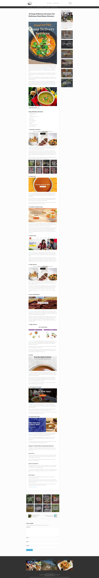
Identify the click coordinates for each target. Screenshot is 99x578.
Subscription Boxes (34, 486)
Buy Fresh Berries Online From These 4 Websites (53, 170)
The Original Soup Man (32, 403)
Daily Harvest (31, 281)
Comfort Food (65, 559)
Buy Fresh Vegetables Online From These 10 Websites (55, 499)
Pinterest (53, 575)
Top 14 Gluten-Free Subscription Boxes (66, 54)
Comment (28, 526)
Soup (37, 487)
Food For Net (52, 573)
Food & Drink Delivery (33, 487)
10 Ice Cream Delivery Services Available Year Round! (39, 170)
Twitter (50, 575)
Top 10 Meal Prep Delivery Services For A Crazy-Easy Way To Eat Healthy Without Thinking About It (47, 499)
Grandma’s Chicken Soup (33, 223)
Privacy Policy (41, 574)
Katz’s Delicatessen (32, 311)
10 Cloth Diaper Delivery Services (31, 170)
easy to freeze (42, 70)
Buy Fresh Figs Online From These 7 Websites (47, 508)
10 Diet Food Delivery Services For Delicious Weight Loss (67, 73)
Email (27, 541)
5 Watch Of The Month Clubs (67, 44)
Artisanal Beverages (49, 559)
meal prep (47, 84)
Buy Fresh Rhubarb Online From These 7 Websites (46, 170)
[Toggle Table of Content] (38, 107)
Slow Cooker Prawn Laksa (46, 163)
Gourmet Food (33, 559)
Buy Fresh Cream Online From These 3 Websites (38, 508)
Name (27, 537)
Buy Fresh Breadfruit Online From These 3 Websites (32, 163)
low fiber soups (49, 68)
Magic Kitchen (31, 341)
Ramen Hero (31, 252)
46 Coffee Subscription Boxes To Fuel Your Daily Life (66, 63)
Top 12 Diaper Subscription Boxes (66, 35)
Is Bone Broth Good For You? (30, 508)
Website (27, 545)
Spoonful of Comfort (32, 146)
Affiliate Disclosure (50, 574)
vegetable (43, 84)
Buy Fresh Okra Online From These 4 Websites (30, 499)
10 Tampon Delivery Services (54, 163)
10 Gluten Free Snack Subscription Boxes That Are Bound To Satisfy (67, 82)
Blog (45, 575)
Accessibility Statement (56, 574)
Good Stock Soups (32, 433)
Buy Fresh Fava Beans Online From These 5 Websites (55, 508)
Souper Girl (30, 192)
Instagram (47, 575)
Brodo (30, 372)
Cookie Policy (45, 574)
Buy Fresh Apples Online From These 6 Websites (38, 499)
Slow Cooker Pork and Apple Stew (39, 163)
